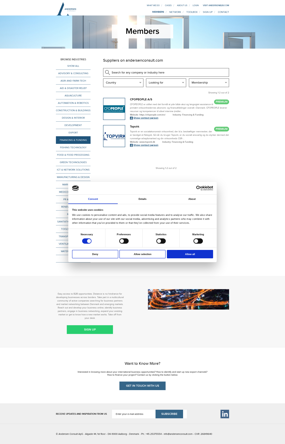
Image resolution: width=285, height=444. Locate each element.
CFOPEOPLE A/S (141, 99)
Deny (95, 254)
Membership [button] (200, 82)
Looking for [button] (156, 82)
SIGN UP (208, 12)
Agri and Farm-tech (73, 80)
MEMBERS (158, 12)
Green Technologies (73, 162)
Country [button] (111, 82)
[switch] (124, 241)
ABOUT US (182, 5)
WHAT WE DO (153, 5)
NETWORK (175, 12)
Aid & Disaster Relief (73, 88)
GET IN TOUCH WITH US (142, 385)
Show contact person (145, 118)
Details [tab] (143, 199)
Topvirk (134, 126)
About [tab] (192, 199)
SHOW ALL (73, 66)
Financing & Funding (73, 140)
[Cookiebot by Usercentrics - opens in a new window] (198, 188)
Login (196, 5)
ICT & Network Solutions (73, 169)
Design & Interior (73, 117)
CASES (168, 5)
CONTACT (223, 12)
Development (73, 125)
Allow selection (142, 254)
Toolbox (192, 12)
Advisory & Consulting (73, 73)
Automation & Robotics (73, 103)
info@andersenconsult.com (178, 434)
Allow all (190, 254)
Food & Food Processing (73, 155)
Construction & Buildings (73, 110)
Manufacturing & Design (73, 177)
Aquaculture (73, 95)
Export (73, 132)
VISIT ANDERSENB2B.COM (216, 5)
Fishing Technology (73, 147)
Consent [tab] (93, 199)
